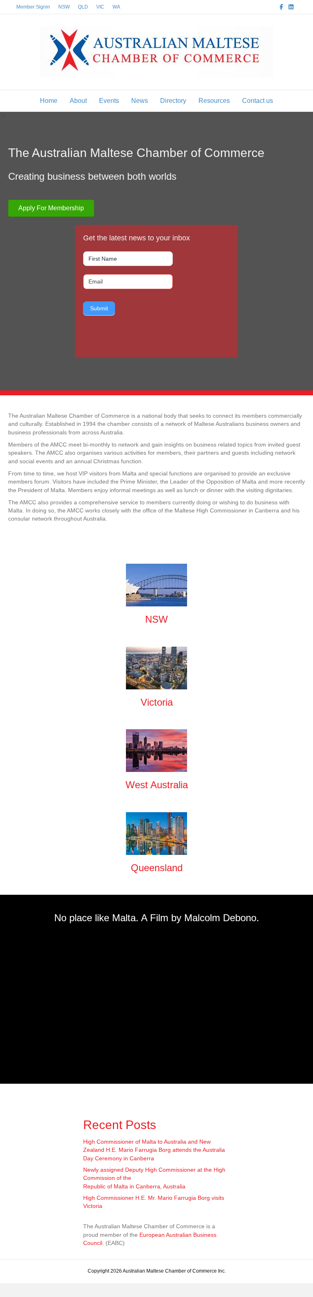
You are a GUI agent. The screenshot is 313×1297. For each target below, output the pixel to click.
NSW (64, 7)
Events (109, 100)
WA (116, 7)
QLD (83, 7)
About (78, 100)
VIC (100, 7)
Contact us (257, 100)
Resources (214, 100)
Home (48, 100)
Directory (173, 100)
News (139, 100)
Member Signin (33, 7)
